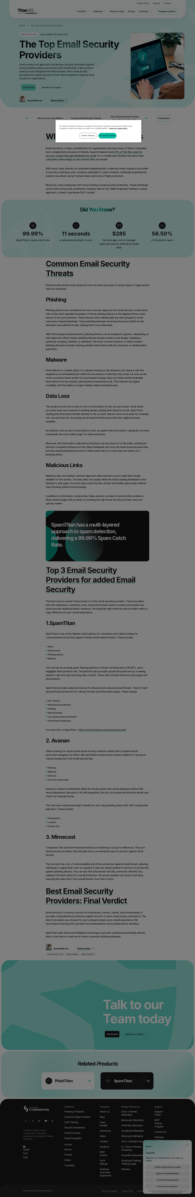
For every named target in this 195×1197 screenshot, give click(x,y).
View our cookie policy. (118, 128)
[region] (98, 131)
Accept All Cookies (107, 135)
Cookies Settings (88, 135)
